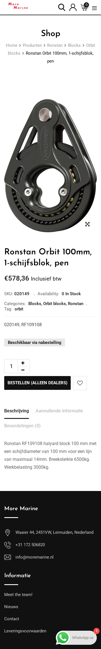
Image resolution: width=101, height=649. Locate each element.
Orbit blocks (54, 303)
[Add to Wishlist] (80, 383)
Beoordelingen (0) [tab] (22, 425)
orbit (19, 309)
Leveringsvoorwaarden (25, 631)
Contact (11, 618)
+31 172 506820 (30, 544)
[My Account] (73, 7)
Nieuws (11, 606)
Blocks (34, 303)
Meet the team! (18, 594)
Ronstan (75, 303)
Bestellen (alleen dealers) (37, 382)
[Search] (62, 7)
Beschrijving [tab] (16, 411)
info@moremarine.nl (34, 557)
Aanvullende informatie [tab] (59, 411)
